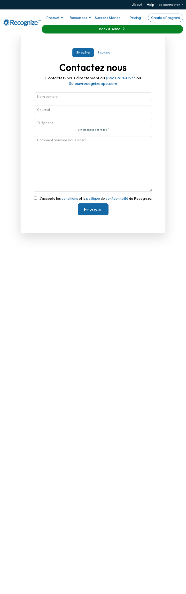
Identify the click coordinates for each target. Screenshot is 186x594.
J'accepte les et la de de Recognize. (95, 198)
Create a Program (165, 18)
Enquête (83, 52)
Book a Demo (110, 29)
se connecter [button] (170, 4)
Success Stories (107, 17)
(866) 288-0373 (120, 77)
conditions (70, 198)
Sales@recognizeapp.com (93, 83)
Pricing (135, 17)
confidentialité (117, 198)
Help (150, 4)
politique (93, 198)
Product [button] (53, 17)
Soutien (104, 52)
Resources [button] (79, 17)
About (137, 4)
